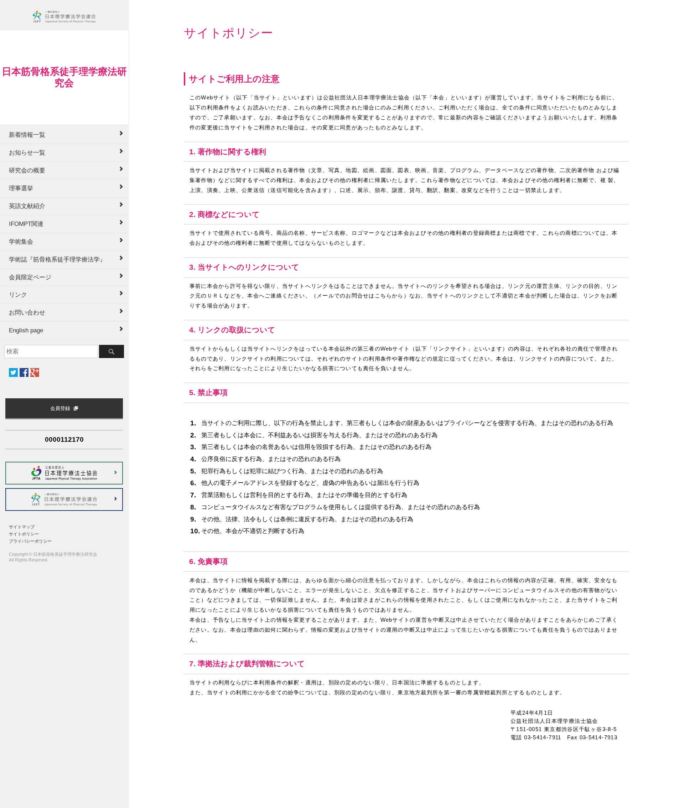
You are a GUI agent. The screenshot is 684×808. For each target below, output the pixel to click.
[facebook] (24, 372)
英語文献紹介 (27, 205)
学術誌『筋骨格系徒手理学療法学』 (57, 259)
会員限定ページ (30, 277)
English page (26, 330)
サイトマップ (22, 526)
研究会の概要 (27, 170)
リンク (18, 294)
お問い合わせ (27, 312)
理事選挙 (21, 188)
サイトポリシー (24, 534)
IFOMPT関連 (26, 223)
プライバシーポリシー (30, 541)
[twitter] (13, 372)
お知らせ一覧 (27, 152)
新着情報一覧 (27, 134)
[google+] (34, 372)
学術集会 (21, 241)
